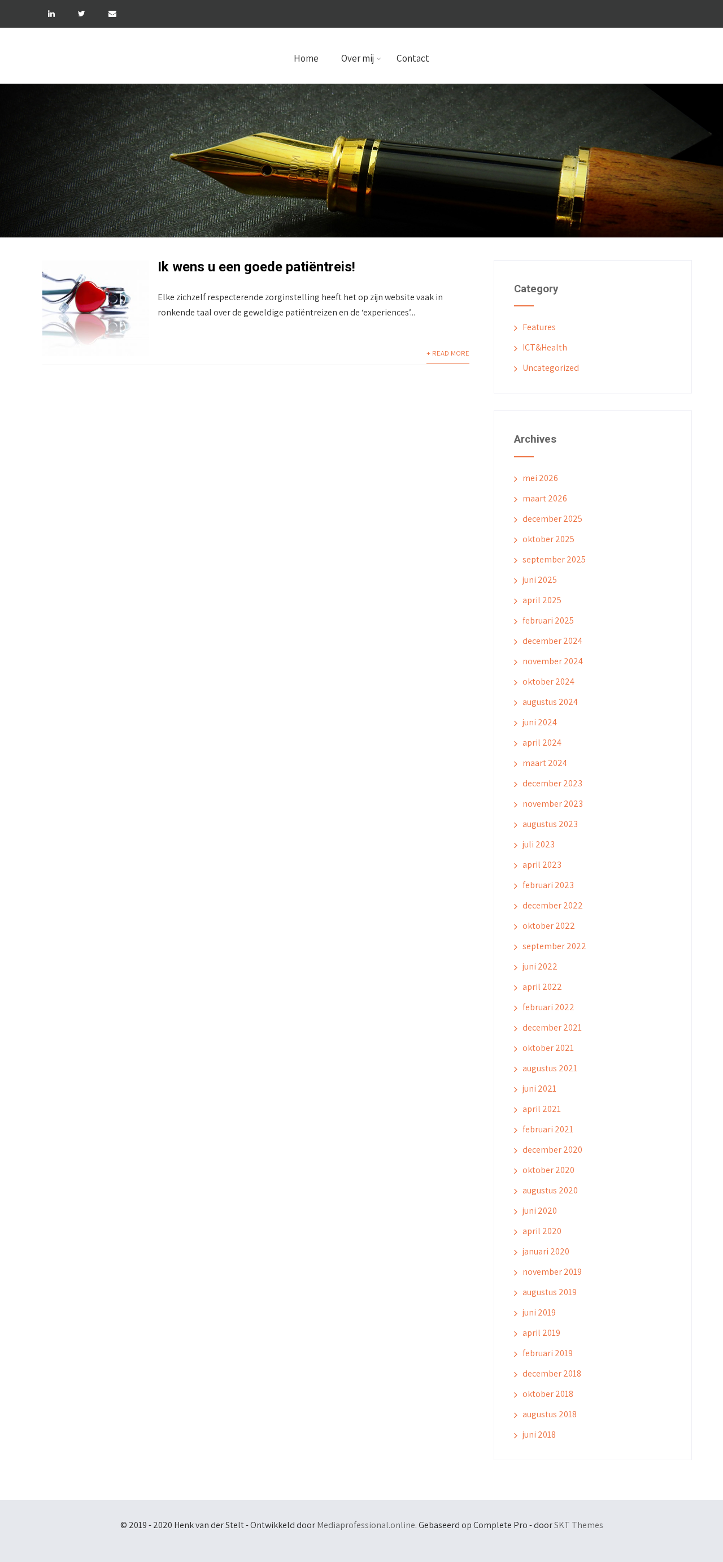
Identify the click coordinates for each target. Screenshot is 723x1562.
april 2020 (541, 1231)
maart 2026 (544, 498)
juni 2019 (539, 1312)
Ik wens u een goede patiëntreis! (256, 267)
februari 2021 (547, 1129)
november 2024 (552, 661)
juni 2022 (540, 966)
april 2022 (542, 987)
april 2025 (541, 600)
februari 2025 (548, 620)
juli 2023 (538, 844)
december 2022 (552, 905)
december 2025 (552, 519)
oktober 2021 (548, 1048)
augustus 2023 (550, 824)
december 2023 (552, 783)
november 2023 (552, 804)
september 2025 (554, 559)
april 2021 (541, 1109)
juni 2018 (539, 1434)
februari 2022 (548, 1007)
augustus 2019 (549, 1292)
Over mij (357, 58)
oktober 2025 (548, 539)
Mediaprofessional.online (366, 1525)
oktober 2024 (548, 681)
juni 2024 (539, 722)
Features (539, 327)
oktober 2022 (548, 926)
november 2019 (552, 1272)
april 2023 (541, 865)
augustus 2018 (549, 1414)
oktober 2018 (547, 1394)
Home (306, 58)
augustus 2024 (550, 702)
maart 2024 (544, 763)
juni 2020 (539, 1211)
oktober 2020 (548, 1170)
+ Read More (447, 353)
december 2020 (552, 1150)
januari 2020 (545, 1251)
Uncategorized (550, 368)
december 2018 (551, 1373)
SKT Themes (578, 1525)
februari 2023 (548, 885)
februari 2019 (547, 1353)
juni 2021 (539, 1088)
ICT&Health (544, 347)
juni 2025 (539, 580)
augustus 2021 (549, 1068)
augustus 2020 (550, 1190)
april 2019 (541, 1333)
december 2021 (552, 1027)
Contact (413, 58)
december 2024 (552, 641)
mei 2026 (540, 478)
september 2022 (554, 946)
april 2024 (541, 742)
